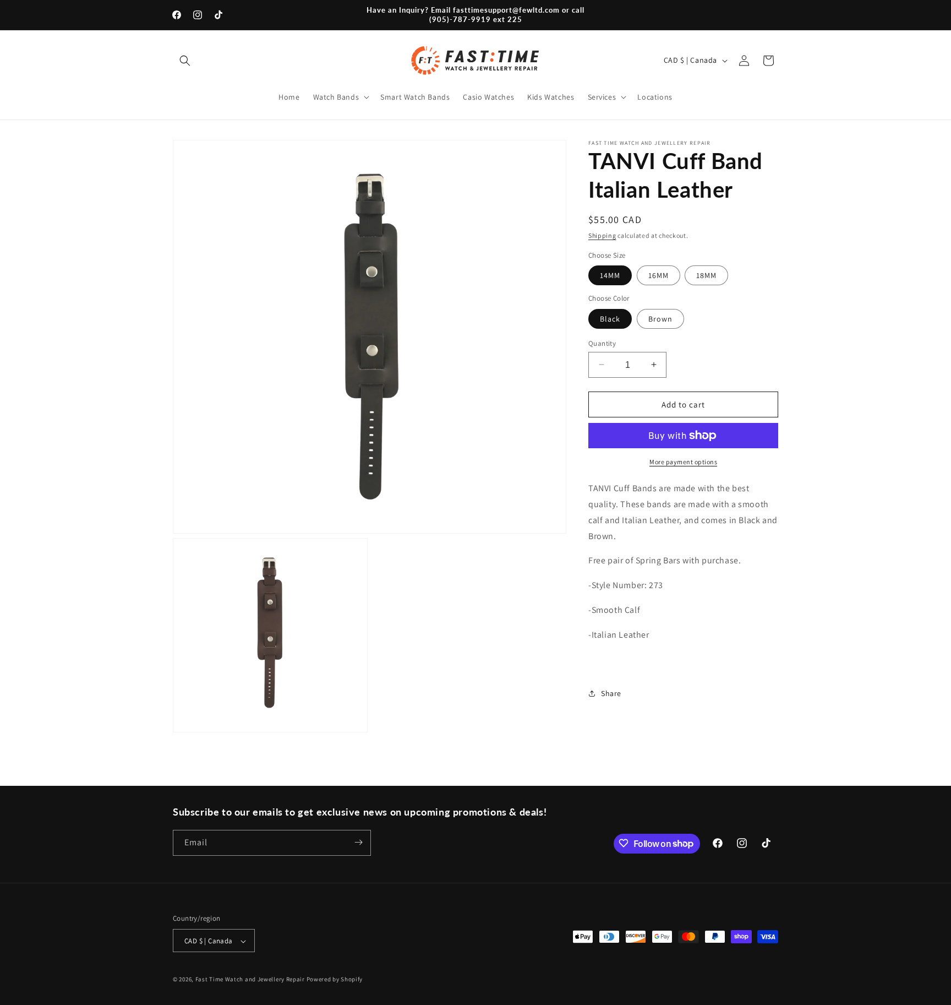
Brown (660, 318)
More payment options (683, 462)
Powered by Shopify (335, 980)
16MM (658, 275)
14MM (610, 275)
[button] (185, 60)
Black (610, 318)
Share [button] (611, 693)
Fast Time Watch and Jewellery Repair (250, 980)
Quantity (602, 342)
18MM (706, 275)
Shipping (602, 235)
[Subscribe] (358, 842)
